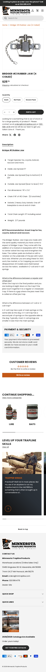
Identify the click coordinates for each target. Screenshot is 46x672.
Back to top (23, 529)
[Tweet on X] (10, 135)
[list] (23, 49)
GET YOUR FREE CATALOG (15, 648)
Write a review (23, 375)
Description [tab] (7, 144)
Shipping (5, 85)
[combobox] (23, 18)
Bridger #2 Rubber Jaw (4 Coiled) (25, 25)
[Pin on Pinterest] (19, 135)
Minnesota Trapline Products (17, 666)
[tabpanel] (23, 235)
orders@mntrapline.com (26, 124)
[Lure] (11, 412)
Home (4, 25)
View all (5, 447)
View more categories (12, 397)
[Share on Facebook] (15, 135)
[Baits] (32, 412)
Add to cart (31, 112)
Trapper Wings (13, 477)
